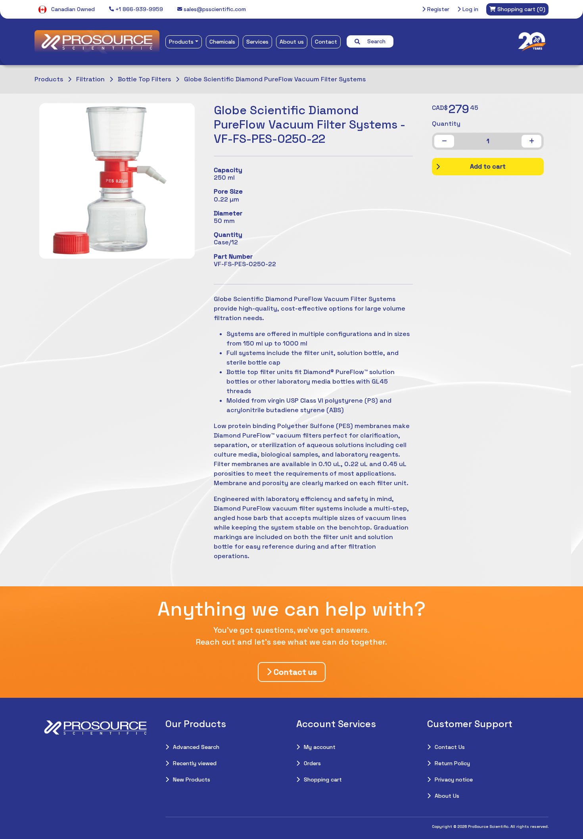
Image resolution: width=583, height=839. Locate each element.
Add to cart (488, 166)
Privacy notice (454, 779)
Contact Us (450, 747)
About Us (447, 795)
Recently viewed (195, 763)
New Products (191, 779)
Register (437, 9)
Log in (469, 9)
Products (181, 41)
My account (320, 747)
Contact (326, 41)
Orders (312, 763)
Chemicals (222, 41)
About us (292, 41)
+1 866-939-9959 (138, 9)
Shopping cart (323, 779)
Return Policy (452, 763)
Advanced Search (196, 747)
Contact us (294, 672)
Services (257, 41)
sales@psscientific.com (214, 9)
